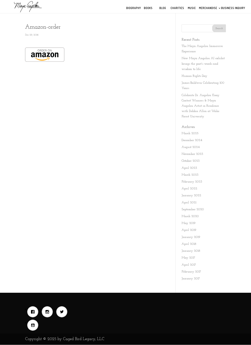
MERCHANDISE (208, 8)
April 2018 (189, 244)
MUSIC (192, 8)
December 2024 (192, 140)
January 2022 (191, 195)
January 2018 (191, 250)
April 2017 (189, 264)
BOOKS (148, 8)
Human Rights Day (194, 76)
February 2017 (191, 271)
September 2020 (193, 209)
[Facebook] (34, 312)
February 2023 (192, 181)
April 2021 (189, 202)
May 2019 (189, 223)
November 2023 (192, 154)
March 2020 (190, 216)
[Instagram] (48, 312)
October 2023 (191, 160)
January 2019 (191, 237)
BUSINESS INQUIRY (233, 8)
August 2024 (191, 147)
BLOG (162, 8)
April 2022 (189, 188)
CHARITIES (177, 8)
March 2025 (190, 133)
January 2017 (191, 278)
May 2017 (188, 257)
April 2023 (189, 168)
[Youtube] (34, 325)
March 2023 (190, 174)
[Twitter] (63, 312)
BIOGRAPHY (133, 8)
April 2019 (189, 230)
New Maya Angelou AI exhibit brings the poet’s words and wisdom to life (203, 64)
